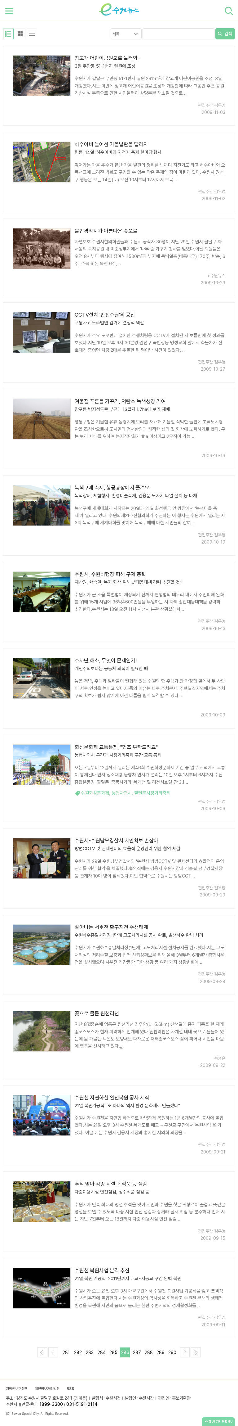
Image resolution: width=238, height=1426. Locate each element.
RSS (70, 1389)
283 (90, 1352)
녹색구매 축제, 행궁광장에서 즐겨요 (112, 487)
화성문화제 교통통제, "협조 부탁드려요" (116, 747)
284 (102, 1352)
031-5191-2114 (82, 1404)
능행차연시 (122, 793)
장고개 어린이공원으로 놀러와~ (108, 58)
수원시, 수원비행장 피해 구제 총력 (110, 574)
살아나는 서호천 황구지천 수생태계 (111, 927)
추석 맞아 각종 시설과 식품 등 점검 (111, 1184)
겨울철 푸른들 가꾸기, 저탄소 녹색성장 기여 (120, 401)
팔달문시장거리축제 (152, 793)
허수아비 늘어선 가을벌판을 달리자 (111, 144)
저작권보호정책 (17, 1389)
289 (160, 1352)
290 (172, 1352)
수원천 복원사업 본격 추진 (102, 1270)
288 (149, 1352)
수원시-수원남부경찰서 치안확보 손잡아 (116, 840)
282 (78, 1352)
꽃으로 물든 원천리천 (97, 1013)
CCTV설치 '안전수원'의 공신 (105, 315)
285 (113, 1352)
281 (66, 1352)
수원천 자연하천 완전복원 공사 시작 (112, 1097)
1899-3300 (51, 1404)
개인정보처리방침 (47, 1389)
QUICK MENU (221, 1421)
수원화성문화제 (95, 793)
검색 (227, 34)
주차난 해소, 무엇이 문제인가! (106, 660)
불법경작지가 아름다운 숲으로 (106, 231)
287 (137, 1352)
